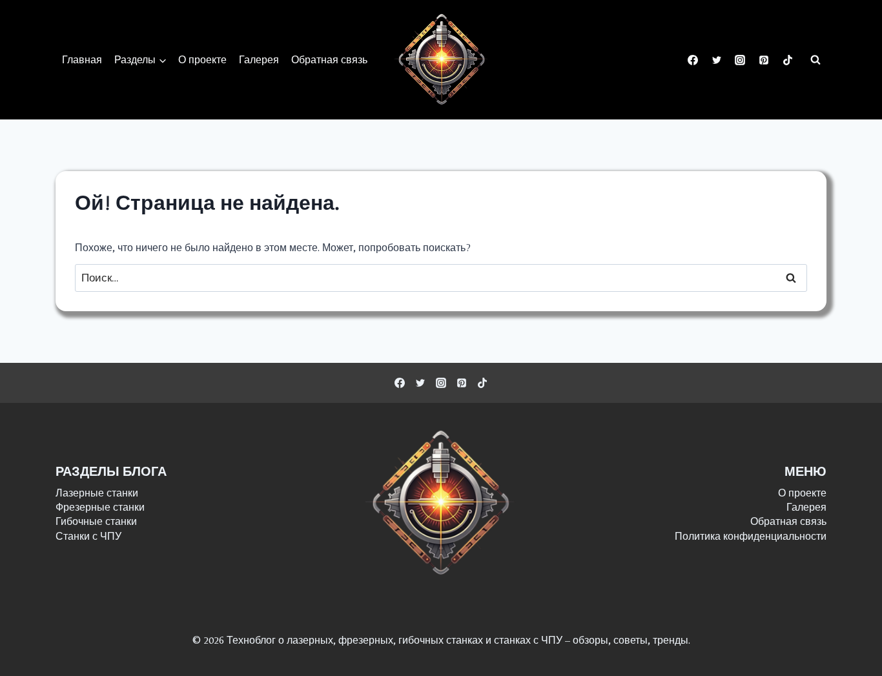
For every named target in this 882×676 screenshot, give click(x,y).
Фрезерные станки (100, 507)
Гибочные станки (96, 521)
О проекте (202, 60)
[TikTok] (787, 60)
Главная (82, 60)
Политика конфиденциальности (750, 536)
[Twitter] (716, 60)
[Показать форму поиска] (815, 60)
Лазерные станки (97, 493)
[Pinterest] (764, 60)
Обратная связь (329, 60)
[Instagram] (740, 60)
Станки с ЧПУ (88, 536)
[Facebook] (692, 60)
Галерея (259, 60)
